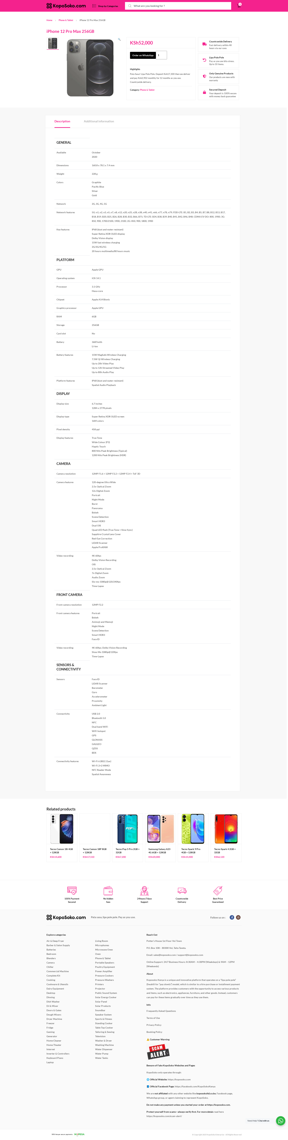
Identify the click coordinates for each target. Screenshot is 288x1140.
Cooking (50, 979)
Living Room (101, 940)
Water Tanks (101, 1057)
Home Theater (53, 1044)
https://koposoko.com (179, 1079)
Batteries (51, 949)
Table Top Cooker (104, 1027)
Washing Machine (104, 1044)
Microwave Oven (104, 949)
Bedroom (51, 953)
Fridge (49, 1027)
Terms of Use (153, 1017)
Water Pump (101, 1053)
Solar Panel (101, 1001)
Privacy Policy (153, 1024)
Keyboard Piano (54, 1057)
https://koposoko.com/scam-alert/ (164, 1116)
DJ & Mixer (52, 1005)
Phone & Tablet (66, 20)
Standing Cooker (103, 1023)
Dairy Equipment (55, 988)
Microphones (102, 945)
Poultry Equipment (105, 966)
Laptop (50, 1062)
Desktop (50, 992)
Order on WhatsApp (143, 55)
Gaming (50, 1031)
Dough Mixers (53, 1014)
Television (100, 1036)
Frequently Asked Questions (161, 1010)
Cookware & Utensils (57, 984)
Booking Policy (154, 1031)
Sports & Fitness (103, 1018)
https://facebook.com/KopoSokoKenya (195, 1086)
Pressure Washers (104, 979)
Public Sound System (106, 992)
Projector (100, 988)
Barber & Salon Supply (58, 945)
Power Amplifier (103, 971)
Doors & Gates (53, 1010)
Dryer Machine (54, 1018)
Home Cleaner (53, 1040)
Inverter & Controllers (57, 1053)
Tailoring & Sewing (104, 1031)
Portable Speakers (104, 962)
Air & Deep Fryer (55, 940)
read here (219, 1111)
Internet (50, 1049)
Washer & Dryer (103, 1040)
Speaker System (103, 1014)
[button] (119, 39)
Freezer (50, 1023)
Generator (51, 1036)
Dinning (50, 997)
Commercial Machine (57, 971)
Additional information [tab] (99, 121)
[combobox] (178, 6)
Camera (50, 962)
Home (49, 20)
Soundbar (100, 1010)
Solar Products (103, 1005)
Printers (99, 984)
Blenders (51, 958)
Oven (98, 953)
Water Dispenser (103, 1049)
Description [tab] (62, 121)
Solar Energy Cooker (105, 997)
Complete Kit (53, 975)
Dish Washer (53, 1001)
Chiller (50, 966)
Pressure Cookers (104, 975)
